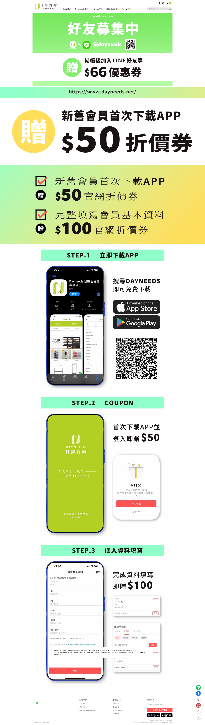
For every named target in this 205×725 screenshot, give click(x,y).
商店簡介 (82, 707)
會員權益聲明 (117, 710)
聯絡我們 (116, 714)
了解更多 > (57, 654)
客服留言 (116, 707)
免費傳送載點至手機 (160, 710)
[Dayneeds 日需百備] (46, 6)
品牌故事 (82, 703)
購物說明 (116, 703)
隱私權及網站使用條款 (87, 710)
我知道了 (143, 652)
